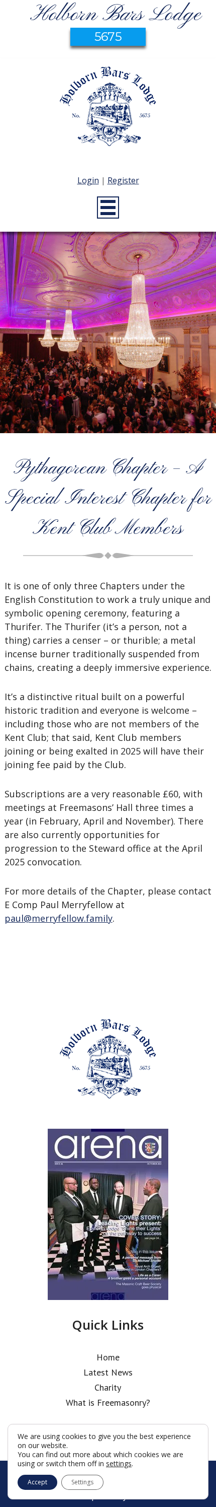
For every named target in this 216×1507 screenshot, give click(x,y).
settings (119, 1463)
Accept (37, 1482)
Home (108, 1357)
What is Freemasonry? (108, 1402)
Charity (107, 1387)
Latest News (108, 1372)
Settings (82, 1482)
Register (123, 180)
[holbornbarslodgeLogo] (108, 111)
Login (88, 180)
